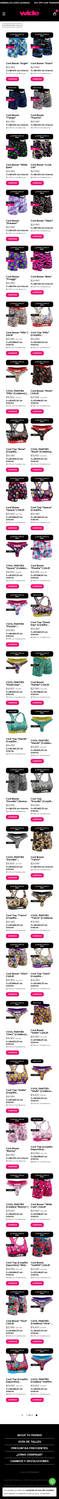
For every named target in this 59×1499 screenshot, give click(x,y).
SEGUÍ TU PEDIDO (29, 1435)
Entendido (45, 1493)
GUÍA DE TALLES (29, 1441)
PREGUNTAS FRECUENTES (29, 1448)
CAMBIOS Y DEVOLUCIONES (29, 1461)
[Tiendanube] (29, 1472)
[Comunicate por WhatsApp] (52, 1481)
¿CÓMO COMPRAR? (29, 1454)
